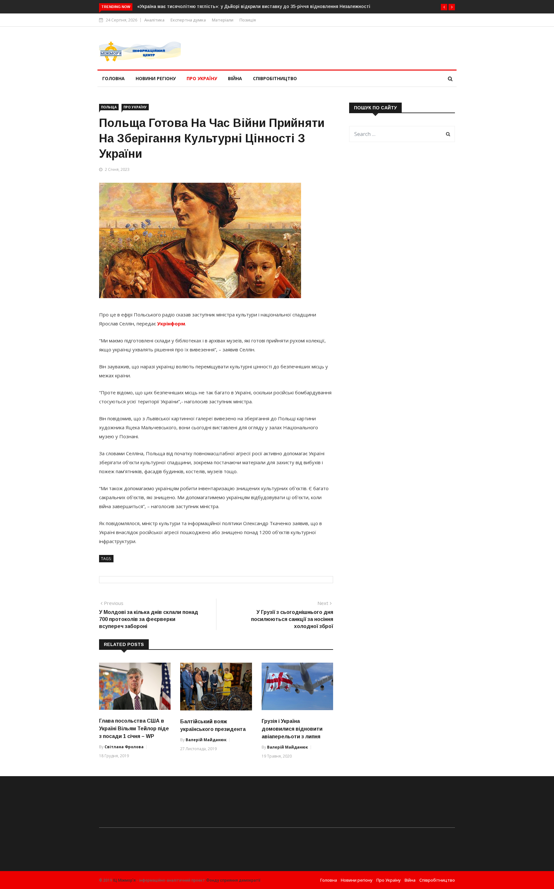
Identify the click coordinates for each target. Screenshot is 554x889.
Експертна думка (188, 20)
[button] (444, 7)
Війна (235, 78)
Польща (109, 107)
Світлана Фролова (124, 747)
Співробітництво (275, 78)
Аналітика (154, 20)
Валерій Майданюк (206, 739)
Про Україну (202, 78)
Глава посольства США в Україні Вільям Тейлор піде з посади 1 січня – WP (134, 728)
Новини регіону (156, 78)
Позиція (247, 20)
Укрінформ (171, 323)
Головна (113, 78)
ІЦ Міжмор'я (124, 880)
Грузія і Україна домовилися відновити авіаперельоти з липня (292, 728)
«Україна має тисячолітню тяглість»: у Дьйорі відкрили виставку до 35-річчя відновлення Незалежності (253, 6)
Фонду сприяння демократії (233, 880)
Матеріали (222, 20)
